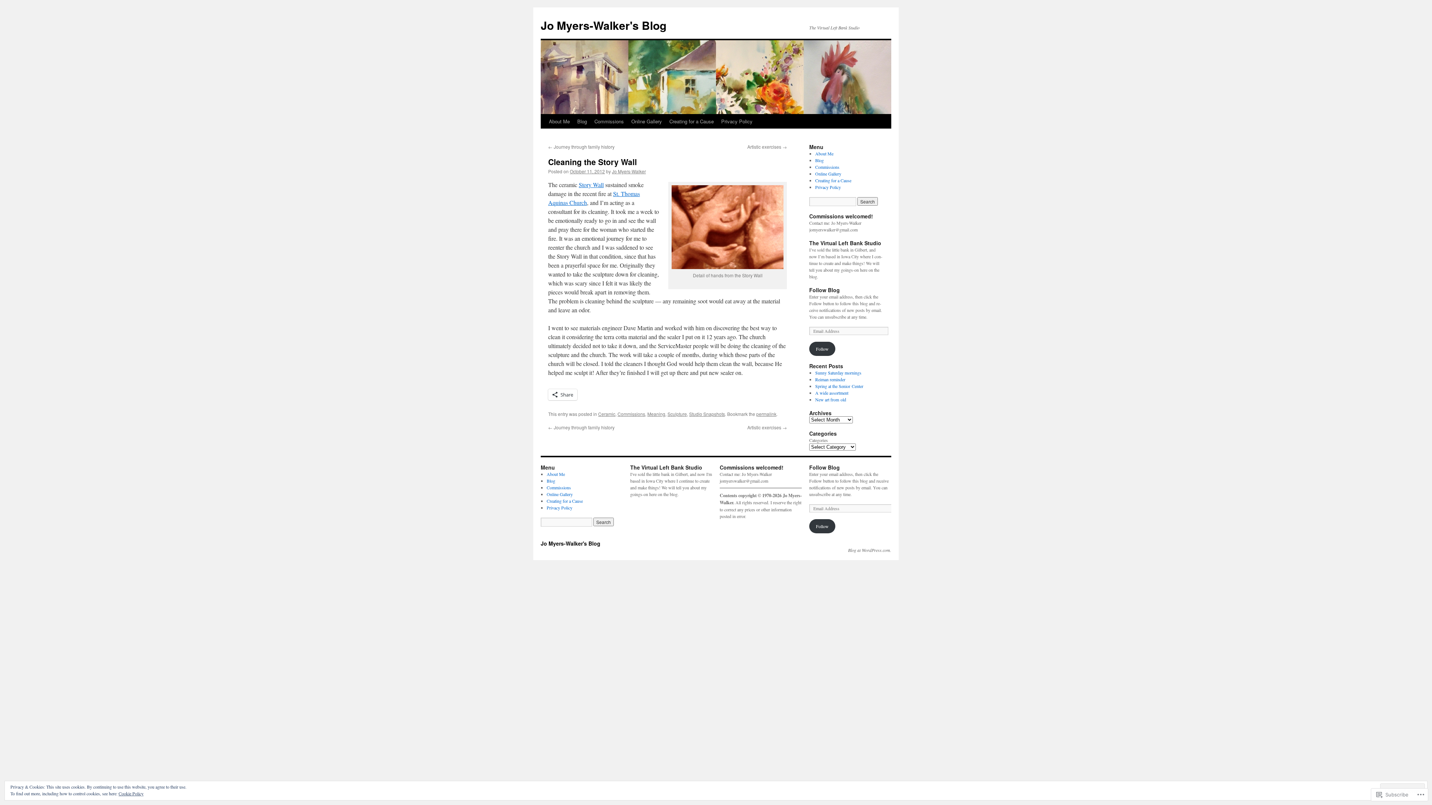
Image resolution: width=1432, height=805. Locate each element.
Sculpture (677, 414)
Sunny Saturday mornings (838, 373)
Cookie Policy (131, 793)
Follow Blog (824, 290)
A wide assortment (831, 393)
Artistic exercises (767, 146)
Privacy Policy (737, 121)
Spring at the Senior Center (839, 386)
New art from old (830, 399)
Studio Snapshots (707, 414)
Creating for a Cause (691, 121)
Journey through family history (581, 146)
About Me (559, 121)
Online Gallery (646, 121)
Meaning (656, 414)
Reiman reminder (830, 379)
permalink (766, 414)
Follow (822, 349)
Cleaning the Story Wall (592, 161)
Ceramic (606, 414)
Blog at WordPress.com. (869, 550)
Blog (582, 121)
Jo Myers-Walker (629, 171)
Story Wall (591, 185)
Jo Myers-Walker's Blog (603, 25)
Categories (818, 440)
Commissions (609, 121)
